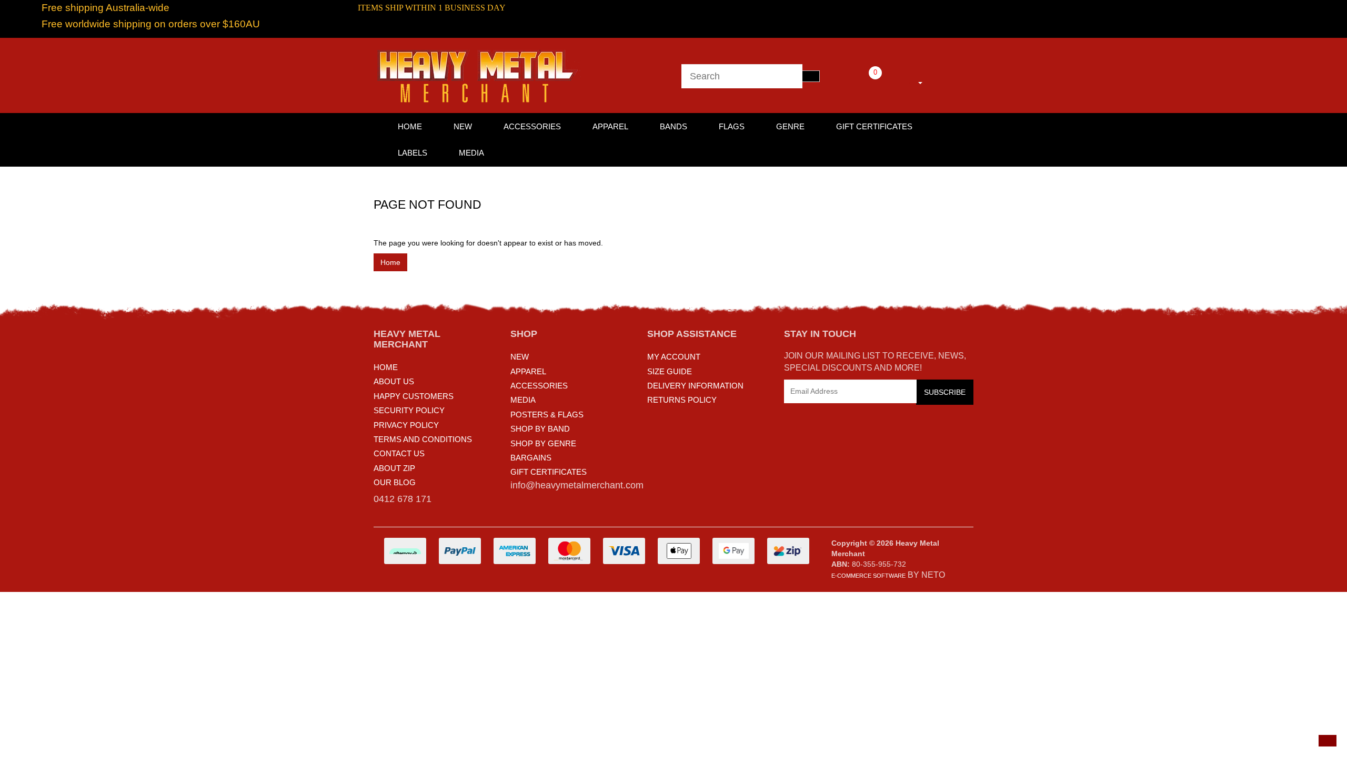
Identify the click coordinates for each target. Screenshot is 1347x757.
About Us (394, 381)
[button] (1327, 740)
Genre (790, 126)
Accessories (532, 126)
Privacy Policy (406, 425)
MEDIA (523, 399)
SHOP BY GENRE (543, 443)
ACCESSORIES (539, 385)
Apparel (610, 126)
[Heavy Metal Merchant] (479, 74)
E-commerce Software (868, 575)
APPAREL (528, 371)
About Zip (394, 468)
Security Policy (409, 410)
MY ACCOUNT (673, 356)
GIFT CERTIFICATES (548, 471)
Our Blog (395, 482)
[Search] (811, 76)
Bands (673, 126)
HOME (410, 126)
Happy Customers (414, 396)
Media (471, 152)
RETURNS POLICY (682, 399)
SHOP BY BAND (540, 428)
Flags (732, 126)
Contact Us (399, 453)
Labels (412, 152)
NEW (519, 356)
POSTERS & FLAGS (547, 414)
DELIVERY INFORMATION (695, 385)
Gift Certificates (874, 126)
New (463, 126)
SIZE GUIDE (669, 371)
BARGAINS (530, 457)
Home (390, 262)
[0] (861, 81)
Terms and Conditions (423, 439)
